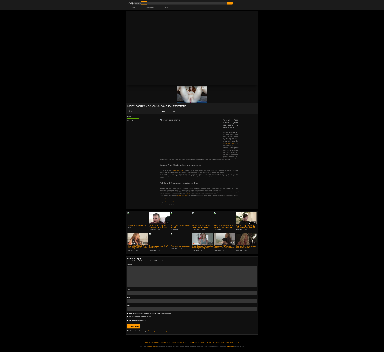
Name (128, 289)
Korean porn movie (177, 170)
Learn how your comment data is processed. (160, 331)
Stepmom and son (152, 346)
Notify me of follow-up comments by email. (140, 316)
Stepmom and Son (170, 202)
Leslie (164, 199)
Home (133, 8)
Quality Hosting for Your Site (196, 342)
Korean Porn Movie (229, 143)
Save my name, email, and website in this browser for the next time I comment (150, 313)
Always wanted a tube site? (179, 342)
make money (230, 346)
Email (128, 297)
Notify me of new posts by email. (137, 320)
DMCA (237, 342)
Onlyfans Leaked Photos (152, 342)
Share (172, 111)
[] (230, 3)
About (163, 111)
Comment (130, 264)
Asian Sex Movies (165, 342)
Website (129, 305)
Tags (166, 8)
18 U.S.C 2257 (210, 342)
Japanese (188, 194)
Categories (150, 8)
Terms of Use (229, 342)
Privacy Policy (220, 342)
